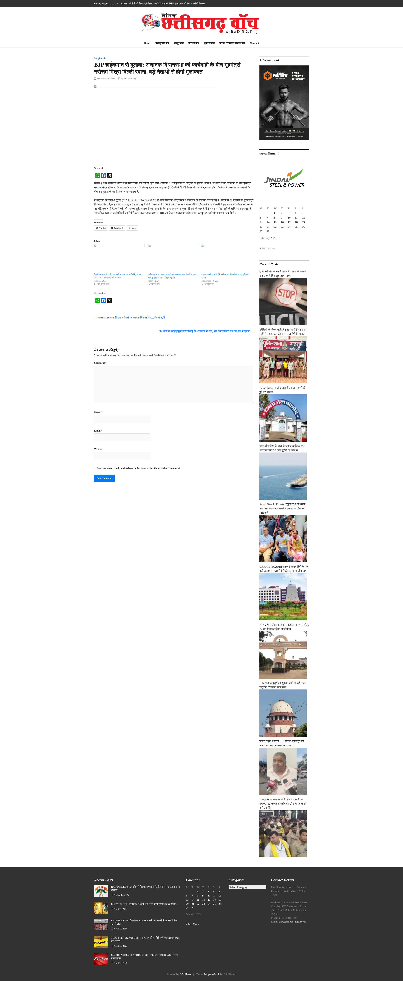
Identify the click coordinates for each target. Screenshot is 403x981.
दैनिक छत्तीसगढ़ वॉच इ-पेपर (232, 43)
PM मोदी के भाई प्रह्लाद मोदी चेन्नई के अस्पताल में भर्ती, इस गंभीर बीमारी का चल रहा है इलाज (206, 331)
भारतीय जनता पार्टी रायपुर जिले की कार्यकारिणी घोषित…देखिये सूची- (130, 317)
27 (261, 231)
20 (261, 226)
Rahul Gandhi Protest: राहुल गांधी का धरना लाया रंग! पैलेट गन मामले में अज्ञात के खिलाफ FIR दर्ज (282, 508)
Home (147, 43)
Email (98, 430)
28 (268, 231)
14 (268, 222)
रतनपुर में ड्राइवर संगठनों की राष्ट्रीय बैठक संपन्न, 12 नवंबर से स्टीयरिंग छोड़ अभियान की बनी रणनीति (282, 803)
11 (296, 217)
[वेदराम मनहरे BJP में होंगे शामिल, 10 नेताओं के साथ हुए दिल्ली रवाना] (227, 258)
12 (303, 217)
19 (303, 222)
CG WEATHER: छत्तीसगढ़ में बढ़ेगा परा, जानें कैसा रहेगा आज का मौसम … (145, 904)
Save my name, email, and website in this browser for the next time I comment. (138, 468)
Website (98, 449)
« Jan (262, 248)
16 (282, 222)
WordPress (185, 974)
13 (261, 222)
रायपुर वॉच (179, 43)
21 (268, 226)
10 (289, 217)
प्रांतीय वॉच (209, 43)
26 (303, 226)
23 (282, 226)
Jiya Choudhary (128, 78)
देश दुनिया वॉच (162, 43)
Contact (254, 43)
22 (275, 226)
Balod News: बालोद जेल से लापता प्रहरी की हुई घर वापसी (154, 3)
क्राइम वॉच (193, 43)
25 (296, 226)
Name (98, 412)
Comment (100, 363)
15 (275, 222)
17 (289, 222)
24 (289, 226)
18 (296, 222)
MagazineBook (211, 974)
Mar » (271, 248)
